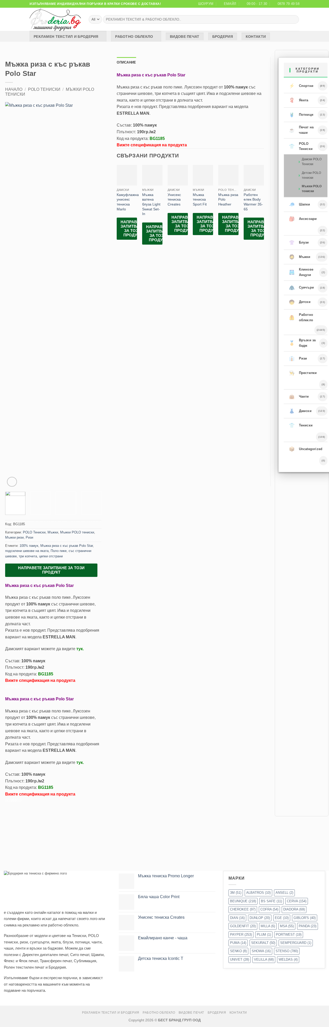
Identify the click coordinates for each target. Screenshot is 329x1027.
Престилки (303, 373)
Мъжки (53, 532)
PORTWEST (288, 934)
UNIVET (239, 959)
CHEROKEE (242, 909)
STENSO (287, 951)
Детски (299, 302)
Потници (301, 114)
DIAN (237, 918)
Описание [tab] (126, 62)
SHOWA (261, 951)
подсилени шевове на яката (27, 551)
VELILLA (264, 959)
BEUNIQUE (243, 901)
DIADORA (294, 909)
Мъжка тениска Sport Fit (200, 199)
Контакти (256, 36)
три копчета (28, 556)
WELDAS (288, 959)
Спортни (301, 85)
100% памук (29, 546)
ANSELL (284, 893)
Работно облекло (134, 36)
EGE (282, 918)
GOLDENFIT (243, 926)
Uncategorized (306, 449)
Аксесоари (303, 218)
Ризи (29, 537)
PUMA (238, 943)
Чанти (299, 396)
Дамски (300, 411)
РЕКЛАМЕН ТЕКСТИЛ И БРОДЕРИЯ (66, 36)
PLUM (264, 934)
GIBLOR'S (305, 918)
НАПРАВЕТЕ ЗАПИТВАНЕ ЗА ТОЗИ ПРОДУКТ (51, 570)
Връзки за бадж (302, 342)
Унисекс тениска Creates (174, 199)
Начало (13, 89)
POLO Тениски (44, 89)
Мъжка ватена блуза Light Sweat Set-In (151, 204)
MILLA (268, 926)
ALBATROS (258, 893)
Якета (298, 100)
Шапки (299, 204)
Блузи (299, 242)
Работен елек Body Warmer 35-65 (253, 202)
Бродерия (222, 36)
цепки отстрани (51, 556)
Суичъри (301, 287)
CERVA (296, 901)
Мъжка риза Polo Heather (228, 199)
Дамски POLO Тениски (312, 161)
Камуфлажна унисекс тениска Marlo (128, 202)
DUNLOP (260, 918)
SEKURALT (263, 943)
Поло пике (59, 551)
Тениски (301, 425)
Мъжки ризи (14, 537)
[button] (12, 482)
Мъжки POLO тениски (77, 532)
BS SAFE (271, 901)
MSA (287, 926)
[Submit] (294, 19)
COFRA (269, 909)
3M (235, 893)
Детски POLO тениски (311, 175)
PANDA (307, 926)
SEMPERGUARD (295, 943)
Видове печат (184, 36)
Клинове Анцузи (301, 272)
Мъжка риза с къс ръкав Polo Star (66, 546)
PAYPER (241, 934)
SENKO (238, 951)
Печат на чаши (301, 130)
